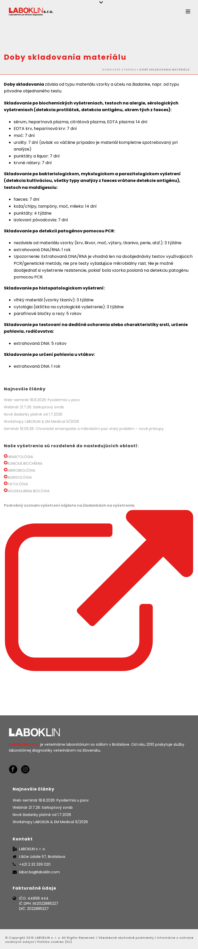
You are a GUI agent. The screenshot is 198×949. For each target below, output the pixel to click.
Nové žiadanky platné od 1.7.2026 (33, 414)
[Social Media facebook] (13, 769)
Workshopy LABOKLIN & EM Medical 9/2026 (41, 421)
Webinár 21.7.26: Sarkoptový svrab (34, 407)
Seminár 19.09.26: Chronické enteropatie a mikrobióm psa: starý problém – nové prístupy (84, 428)
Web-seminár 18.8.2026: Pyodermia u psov (42, 400)
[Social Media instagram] (25, 769)
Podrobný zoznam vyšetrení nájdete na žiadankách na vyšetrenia (69, 505)
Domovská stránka (119, 70)
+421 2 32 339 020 (35, 864)
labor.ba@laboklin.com (39, 872)
